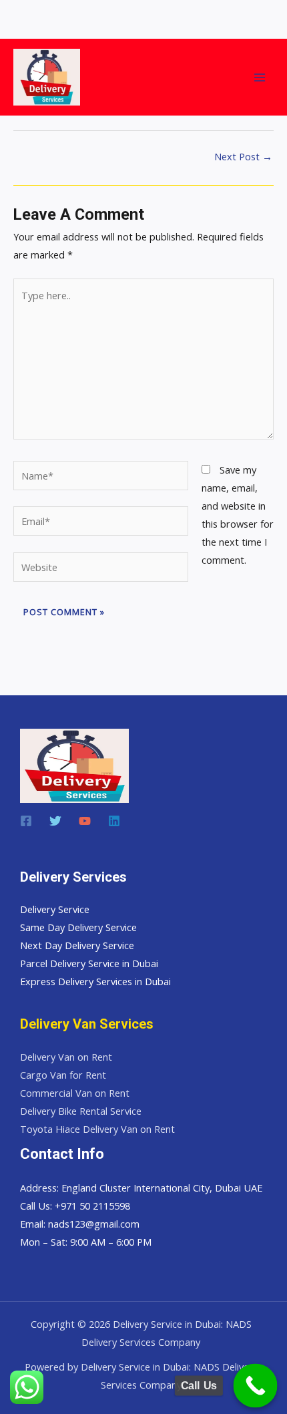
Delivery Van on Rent (66, 1056)
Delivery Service (54, 909)
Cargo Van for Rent (63, 1074)
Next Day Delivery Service (77, 945)
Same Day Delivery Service (78, 927)
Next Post (243, 156)
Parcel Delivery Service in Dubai (89, 963)
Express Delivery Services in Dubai (95, 981)
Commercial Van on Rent (74, 1092)
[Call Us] (256, 1386)
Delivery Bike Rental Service (80, 1110)
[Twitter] (55, 821)
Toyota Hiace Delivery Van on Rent (97, 1128)
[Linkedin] (114, 821)
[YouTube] (85, 821)
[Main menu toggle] (260, 77)
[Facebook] (26, 821)
